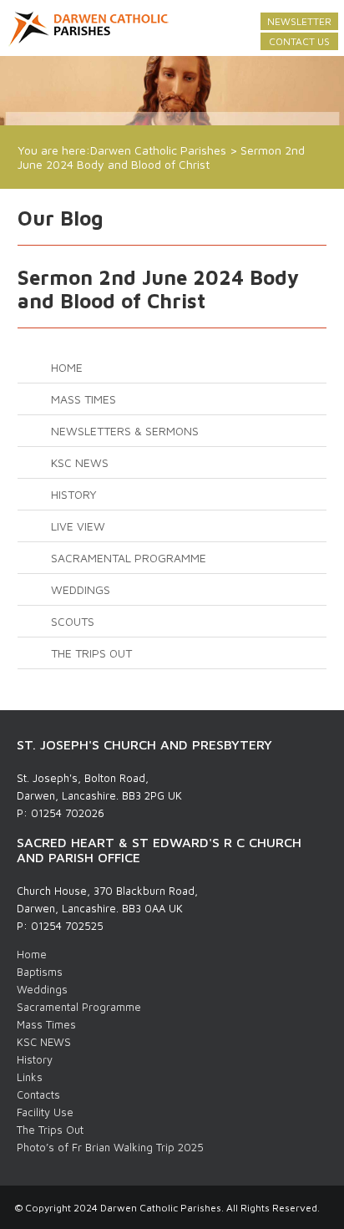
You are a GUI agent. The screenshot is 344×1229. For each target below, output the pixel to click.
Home (67, 367)
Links (30, 1077)
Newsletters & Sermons (125, 431)
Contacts (38, 1094)
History (74, 494)
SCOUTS (72, 621)
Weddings (80, 589)
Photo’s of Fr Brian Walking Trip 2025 (110, 1147)
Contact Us (299, 41)
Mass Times (83, 399)
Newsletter (299, 21)
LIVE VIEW (78, 526)
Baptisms (40, 971)
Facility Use (45, 1112)
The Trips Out (91, 653)
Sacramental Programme (128, 558)
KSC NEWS (80, 462)
